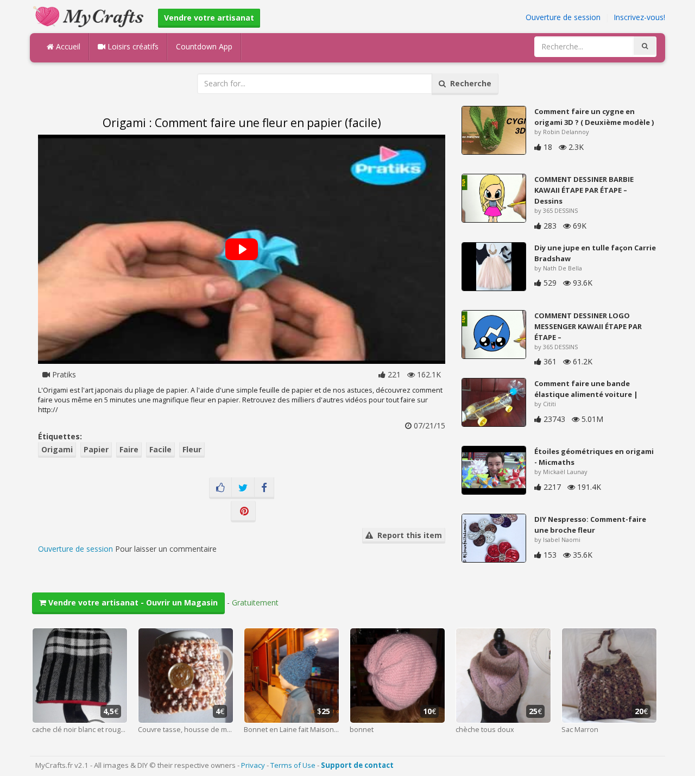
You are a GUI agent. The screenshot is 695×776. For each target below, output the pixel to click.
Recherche (468, 83)
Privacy (253, 765)
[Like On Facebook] (220, 488)
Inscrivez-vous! (639, 17)
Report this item (407, 535)
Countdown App (204, 46)
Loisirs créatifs (132, 46)
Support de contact (357, 765)
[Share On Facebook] (264, 488)
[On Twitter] (243, 488)
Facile (160, 449)
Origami (57, 449)
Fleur (191, 449)
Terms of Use (292, 765)
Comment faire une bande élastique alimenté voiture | (586, 388)
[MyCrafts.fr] (90, 15)
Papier (96, 449)
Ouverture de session (563, 17)
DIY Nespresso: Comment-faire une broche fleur (590, 524)
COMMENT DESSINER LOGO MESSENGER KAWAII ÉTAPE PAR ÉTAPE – (588, 326)
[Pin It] (243, 511)
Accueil (67, 46)
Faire (128, 449)
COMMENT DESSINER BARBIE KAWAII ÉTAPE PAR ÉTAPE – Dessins (584, 190)
